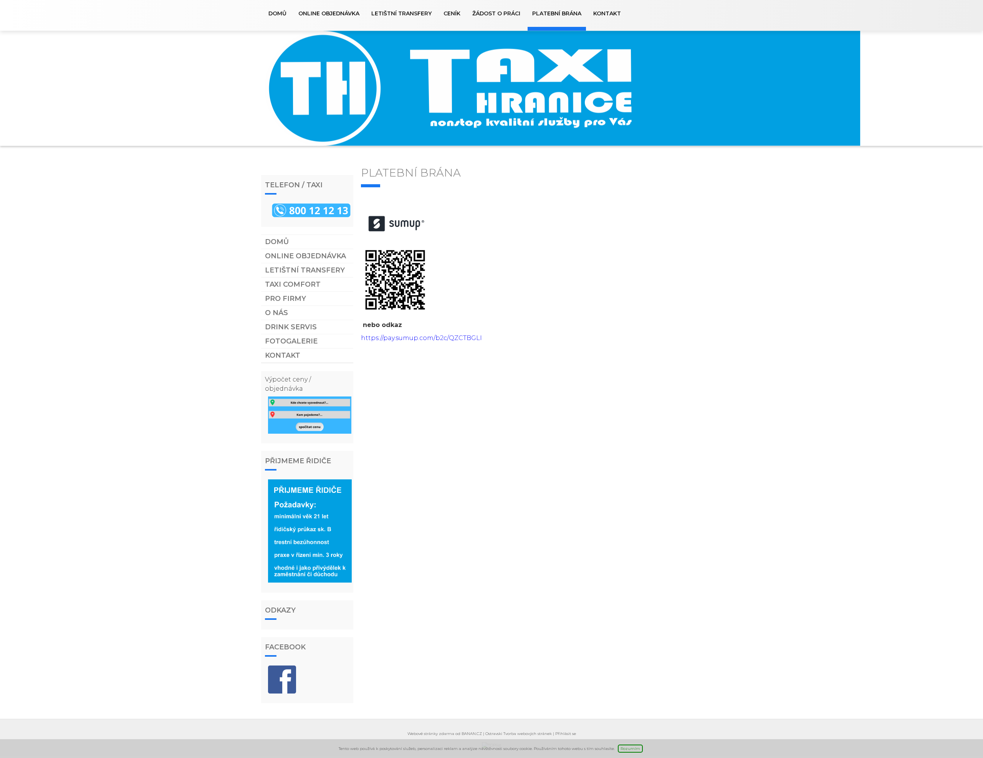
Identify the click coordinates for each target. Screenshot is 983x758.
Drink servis (291, 327)
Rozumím (630, 748)
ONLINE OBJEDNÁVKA (328, 13)
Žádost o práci (496, 13)
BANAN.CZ (472, 733)
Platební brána (556, 13)
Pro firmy (285, 298)
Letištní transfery (401, 13)
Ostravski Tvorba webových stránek (518, 733)
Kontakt (607, 13)
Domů (277, 13)
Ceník (452, 13)
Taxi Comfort (293, 284)
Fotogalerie (291, 341)
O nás (276, 313)
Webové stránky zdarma (430, 733)
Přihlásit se (565, 733)
